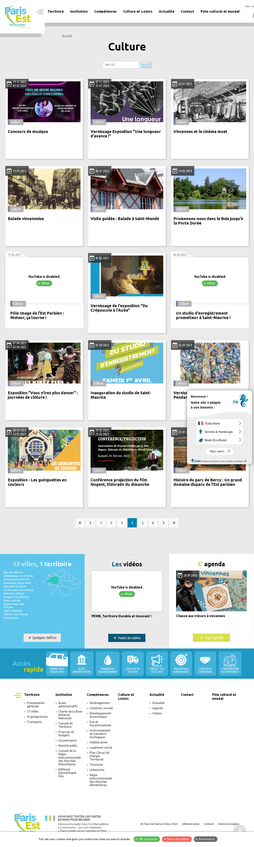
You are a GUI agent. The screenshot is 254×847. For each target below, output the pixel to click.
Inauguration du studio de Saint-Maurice (121, 395)
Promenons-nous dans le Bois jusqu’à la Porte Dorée (208, 221)
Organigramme (37, 716)
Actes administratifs (68, 704)
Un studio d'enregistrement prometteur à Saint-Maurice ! (203, 315)
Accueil (67, 35)
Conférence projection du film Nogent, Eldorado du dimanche (120, 482)
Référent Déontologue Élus (67, 773)
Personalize (207, 839)
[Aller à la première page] (80, 522)
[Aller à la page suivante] (163, 522)
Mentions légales (228, 823)
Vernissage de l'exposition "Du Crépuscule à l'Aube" (119, 308)
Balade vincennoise (26, 219)
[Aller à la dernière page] (174, 522)
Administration (191, 823)
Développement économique (100, 715)
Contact (187, 11)
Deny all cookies (178, 839)
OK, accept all (148, 839)
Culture (16, 122)
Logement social (101, 747)
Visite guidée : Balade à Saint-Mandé (125, 219)
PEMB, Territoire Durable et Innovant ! (121, 616)
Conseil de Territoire (65, 725)
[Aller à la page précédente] (90, 522)
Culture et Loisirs (137, 11)
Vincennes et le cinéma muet (200, 131)
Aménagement (100, 703)
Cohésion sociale (101, 708)
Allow (45, 283)
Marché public (67, 745)
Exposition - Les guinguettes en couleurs (37, 482)
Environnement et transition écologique (100, 734)
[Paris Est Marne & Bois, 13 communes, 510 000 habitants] (18, 16)
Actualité (158, 703)
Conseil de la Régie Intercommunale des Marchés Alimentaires (69, 757)
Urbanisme (97, 769)
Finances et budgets (66, 733)
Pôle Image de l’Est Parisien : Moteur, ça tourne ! (37, 315)
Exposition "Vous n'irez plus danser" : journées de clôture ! (43, 395)
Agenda (157, 708)
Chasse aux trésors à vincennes (200, 616)
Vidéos (157, 713)
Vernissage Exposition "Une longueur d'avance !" (126, 133)
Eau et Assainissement (100, 723)
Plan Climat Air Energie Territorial (100, 756)
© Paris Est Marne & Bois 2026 (159, 823)
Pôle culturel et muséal (220, 11)
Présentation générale (36, 704)
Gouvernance (67, 740)
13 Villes (32, 711)
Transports (34, 722)
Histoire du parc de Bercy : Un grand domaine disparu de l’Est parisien (207, 482)
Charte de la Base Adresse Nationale (70, 715)
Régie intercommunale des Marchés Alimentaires (101, 780)
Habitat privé (98, 742)
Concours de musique (28, 131)
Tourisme (96, 764)
